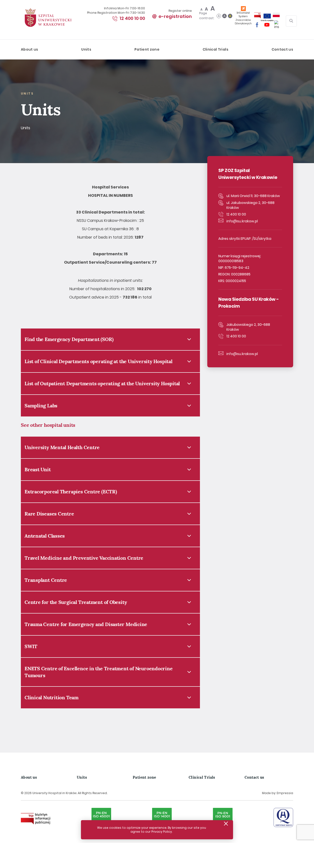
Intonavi (243, 17)
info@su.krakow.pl (242, 221)
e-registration (175, 16)
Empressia (285, 793)
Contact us (282, 49)
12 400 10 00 (132, 18)
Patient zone (146, 49)
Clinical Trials (215, 49)
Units (86, 49)
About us (29, 49)
